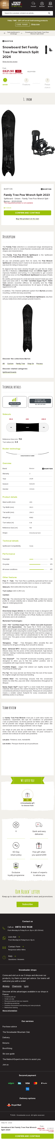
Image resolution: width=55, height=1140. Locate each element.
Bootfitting (7, 1048)
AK (4, 364)
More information (10, 1011)
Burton (8, 189)
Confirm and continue (27, 213)
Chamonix (16, 986)
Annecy (6, 986)
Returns (6, 1043)
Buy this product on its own (27, 219)
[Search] (51, 11)
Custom (10, 364)
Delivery (6, 1037)
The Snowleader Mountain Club (16, 1032)
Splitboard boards (9, 372)
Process (39, 364)
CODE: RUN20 (22, 24)
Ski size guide (9, 1054)
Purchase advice (10, 1027)
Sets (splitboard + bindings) (13, 33)
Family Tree (20, 364)
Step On (31, 364)
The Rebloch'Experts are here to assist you (22, 1059)
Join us (6, 1065)
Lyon (26, 986)
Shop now (35, 24)
